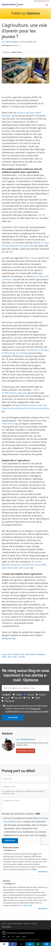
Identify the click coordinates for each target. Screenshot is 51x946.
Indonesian (9, 701)
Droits (4, 924)
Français (15, 45)
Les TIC (41, 215)
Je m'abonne (13, 717)
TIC (36, 328)
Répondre (42, 872)
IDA (9, 937)
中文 (28, 697)
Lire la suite (27, 905)
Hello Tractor (31, 257)
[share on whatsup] (38, 944)
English (14, 52)
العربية (7, 697)
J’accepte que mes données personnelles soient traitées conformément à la (27, 708)
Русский (18, 697)
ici (12, 623)
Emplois (26, 924)
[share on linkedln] (30, 944)
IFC (13, 937)
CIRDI (24, 937)
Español (19, 52)
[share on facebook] (13, 944)
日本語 (37, 697)
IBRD (4, 937)
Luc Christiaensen (10, 42)
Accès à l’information (15, 924)
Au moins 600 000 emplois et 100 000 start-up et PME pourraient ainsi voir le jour (24, 564)
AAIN (26, 537)
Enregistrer (10, 840)
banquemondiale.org (41, 1)
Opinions (33, 13)
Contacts (34, 924)
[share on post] (21, 944)
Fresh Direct (8, 423)
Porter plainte (6, 927)
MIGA (18, 937)
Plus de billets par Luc (25, 751)
